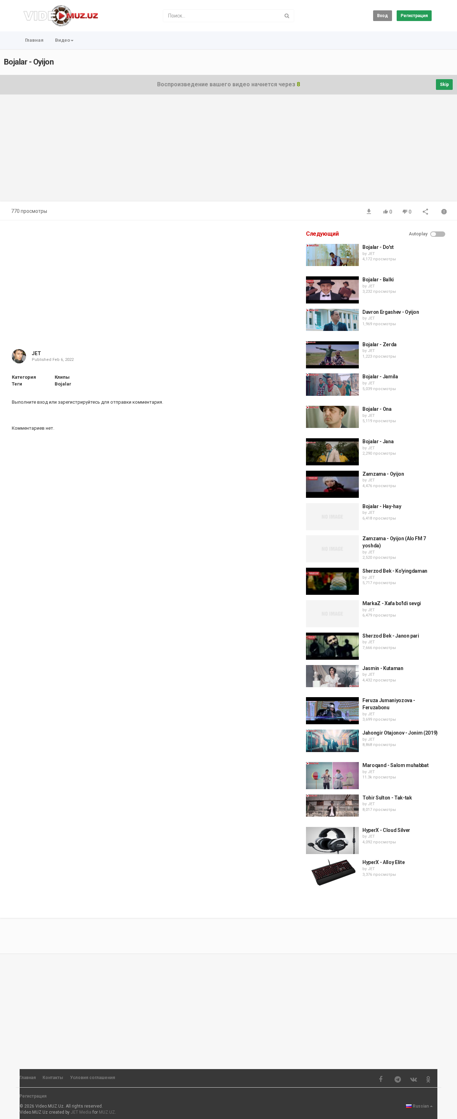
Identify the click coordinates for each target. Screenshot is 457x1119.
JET (36, 353)
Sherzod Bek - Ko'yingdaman (394, 571)
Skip (444, 84)
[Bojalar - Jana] (332, 451)
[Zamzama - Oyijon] (332, 484)
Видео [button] (62, 40)
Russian (421, 1106)
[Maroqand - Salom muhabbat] (332, 775)
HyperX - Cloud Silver (386, 830)
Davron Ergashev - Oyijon (390, 312)
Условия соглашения (92, 1077)
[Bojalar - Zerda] (332, 354)
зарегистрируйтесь (79, 402)
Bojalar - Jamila (380, 376)
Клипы (62, 377)
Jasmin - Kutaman (382, 668)
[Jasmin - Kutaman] (332, 676)
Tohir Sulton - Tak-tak (387, 798)
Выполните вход (30, 402)
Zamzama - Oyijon (383, 474)
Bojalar (63, 384)
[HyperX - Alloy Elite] (332, 872)
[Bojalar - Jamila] (332, 384)
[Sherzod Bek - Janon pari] (332, 646)
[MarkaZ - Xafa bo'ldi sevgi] (332, 613)
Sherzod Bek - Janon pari (390, 636)
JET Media (81, 1112)
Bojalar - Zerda (379, 344)
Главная (34, 40)
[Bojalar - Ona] (332, 417)
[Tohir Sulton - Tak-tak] (332, 805)
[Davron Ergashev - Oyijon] (332, 320)
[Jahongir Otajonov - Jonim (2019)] (332, 741)
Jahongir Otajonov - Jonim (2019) (400, 733)
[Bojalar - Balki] (332, 289)
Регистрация (414, 15)
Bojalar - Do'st (378, 247)
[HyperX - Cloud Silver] (332, 840)
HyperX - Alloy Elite (383, 862)
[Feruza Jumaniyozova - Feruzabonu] (332, 710)
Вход (382, 15)
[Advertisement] (228, 151)
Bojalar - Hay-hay (381, 506)
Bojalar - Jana (377, 441)
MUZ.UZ (107, 1112)
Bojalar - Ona (376, 409)
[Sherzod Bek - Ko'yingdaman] (332, 581)
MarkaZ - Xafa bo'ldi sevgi (391, 603)
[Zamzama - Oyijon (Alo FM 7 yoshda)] (332, 548)
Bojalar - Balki (378, 279)
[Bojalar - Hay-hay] (332, 516)
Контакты (52, 1077)
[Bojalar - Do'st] (332, 255)
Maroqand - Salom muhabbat (395, 765)
